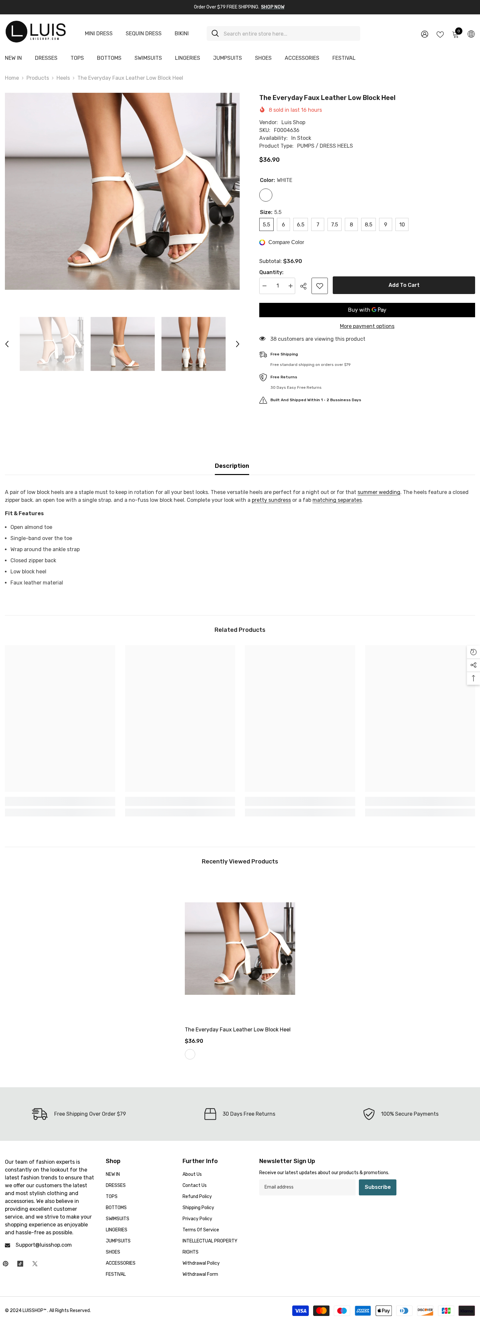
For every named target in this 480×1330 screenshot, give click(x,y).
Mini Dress (99, 33)
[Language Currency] (471, 34)
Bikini (182, 33)
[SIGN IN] (424, 34)
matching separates (337, 500)
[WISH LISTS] (440, 34)
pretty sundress (271, 500)
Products (37, 78)
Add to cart (404, 285)
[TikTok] (20, 1264)
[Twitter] (35, 1264)
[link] (60, 801)
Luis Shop (293, 122)
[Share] (306, 286)
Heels (63, 78)
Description (232, 465)
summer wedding (379, 492)
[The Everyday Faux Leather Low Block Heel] (240, 948)
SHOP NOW (272, 7)
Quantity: (271, 272)
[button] (7, 344)
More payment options (367, 326)
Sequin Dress (144, 33)
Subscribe (378, 1187)
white (190, 1054)
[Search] (283, 33)
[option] (122, 191)
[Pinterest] (5, 1264)
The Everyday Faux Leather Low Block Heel (238, 1029)
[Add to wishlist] (320, 286)
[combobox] (289, 33)
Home (12, 78)
